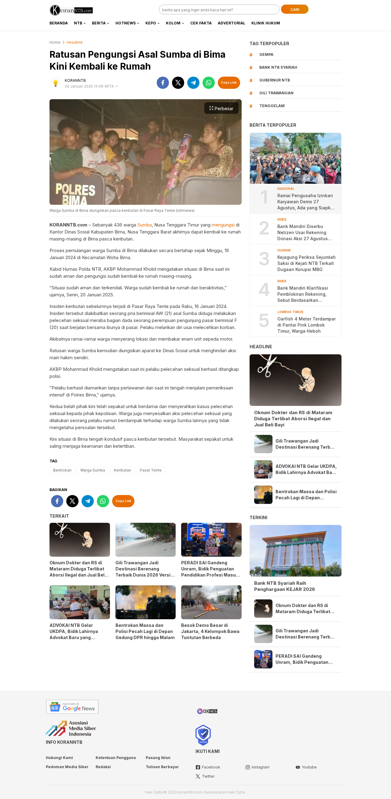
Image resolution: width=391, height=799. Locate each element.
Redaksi (103, 767)
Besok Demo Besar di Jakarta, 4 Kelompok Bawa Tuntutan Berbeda (210, 631)
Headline (75, 42)
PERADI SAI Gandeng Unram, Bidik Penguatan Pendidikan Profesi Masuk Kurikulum (209, 572)
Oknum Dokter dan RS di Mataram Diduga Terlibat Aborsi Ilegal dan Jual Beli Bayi (77, 572)
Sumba (144, 225)
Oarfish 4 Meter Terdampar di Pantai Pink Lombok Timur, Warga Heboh (306, 325)
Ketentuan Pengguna (116, 757)
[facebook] (163, 83)
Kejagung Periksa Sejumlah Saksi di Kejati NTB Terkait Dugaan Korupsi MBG (306, 263)
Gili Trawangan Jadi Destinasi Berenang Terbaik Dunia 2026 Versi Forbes (142, 572)
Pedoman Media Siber (67, 767)
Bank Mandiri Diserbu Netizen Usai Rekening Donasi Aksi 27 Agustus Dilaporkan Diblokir (302, 233)
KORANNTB (75, 80)
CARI (295, 9)
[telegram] (193, 83)
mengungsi (223, 225)
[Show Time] (117, 86)
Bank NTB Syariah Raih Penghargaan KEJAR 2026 (284, 586)
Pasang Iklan (158, 757)
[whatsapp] (209, 83)
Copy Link (229, 82)
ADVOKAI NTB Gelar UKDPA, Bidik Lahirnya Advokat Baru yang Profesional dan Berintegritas (73, 637)
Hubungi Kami (59, 757)
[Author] (55, 83)
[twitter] (178, 83)
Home (54, 42)
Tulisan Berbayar (162, 767)
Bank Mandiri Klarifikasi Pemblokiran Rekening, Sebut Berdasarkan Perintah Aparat (302, 294)
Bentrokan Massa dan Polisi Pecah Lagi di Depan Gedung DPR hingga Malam (145, 631)
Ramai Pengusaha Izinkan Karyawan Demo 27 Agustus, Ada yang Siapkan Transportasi (306, 202)
